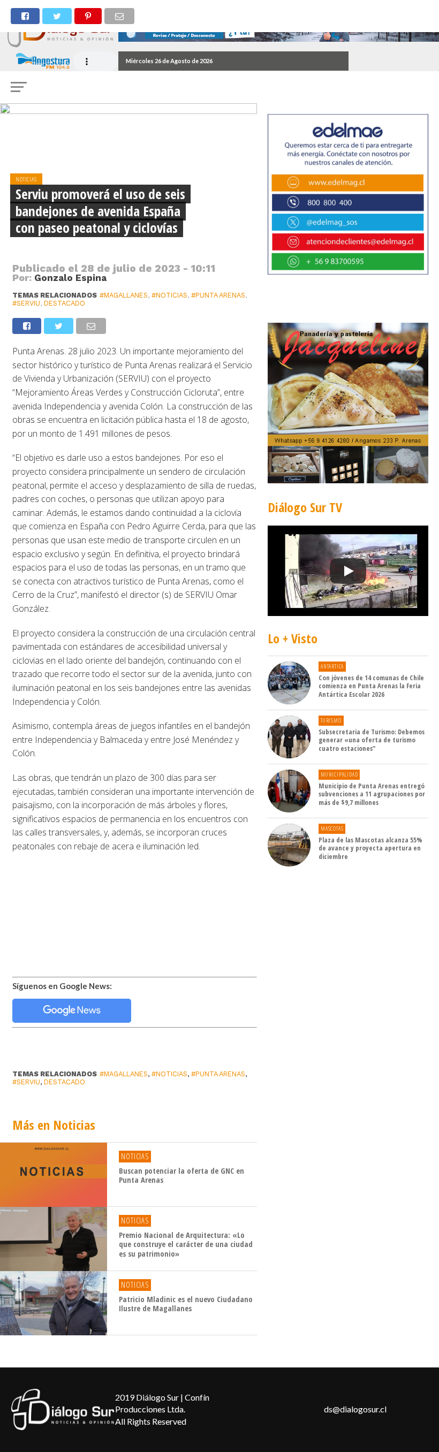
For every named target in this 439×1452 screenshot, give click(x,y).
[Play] (348, 571)
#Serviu (26, 303)
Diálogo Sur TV (305, 507)
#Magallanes (124, 295)
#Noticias (169, 295)
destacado (64, 303)
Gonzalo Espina (70, 277)
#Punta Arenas (218, 295)
